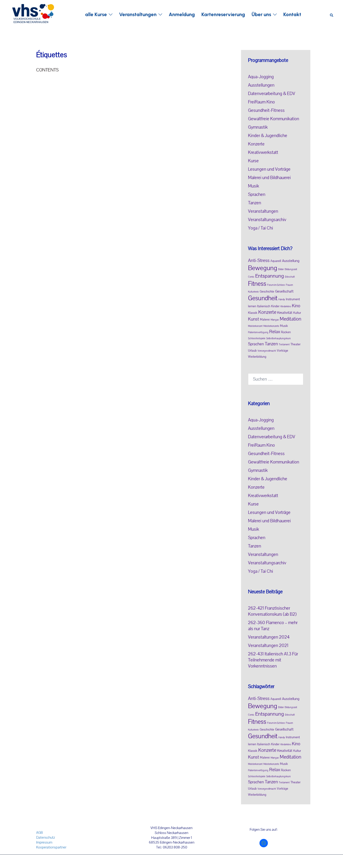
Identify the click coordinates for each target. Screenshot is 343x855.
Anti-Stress (259, 260)
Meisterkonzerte (271, 326)
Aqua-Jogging (261, 77)
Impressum (44, 842)
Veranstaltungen (138, 14)
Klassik (252, 313)
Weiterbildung (257, 357)
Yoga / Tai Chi (260, 228)
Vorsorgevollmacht (267, 351)
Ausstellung (290, 260)
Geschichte (267, 292)
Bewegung (262, 268)
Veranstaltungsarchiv (267, 220)
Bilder (281, 269)
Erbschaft (290, 277)
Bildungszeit (291, 269)
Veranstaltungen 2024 (269, 637)
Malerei (265, 320)
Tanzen (254, 203)
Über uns (261, 14)
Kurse (253, 161)
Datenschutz (45, 837)
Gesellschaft (284, 291)
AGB (39, 832)
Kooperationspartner (51, 847)
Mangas (275, 320)
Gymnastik (258, 127)
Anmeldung (182, 14)
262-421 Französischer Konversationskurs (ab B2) (272, 611)
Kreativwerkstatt (263, 152)
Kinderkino (285, 306)
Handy (281, 299)
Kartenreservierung (223, 14)
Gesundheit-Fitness (266, 110)
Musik (253, 186)
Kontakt (292, 14)
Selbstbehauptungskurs (278, 338)
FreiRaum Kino (261, 102)
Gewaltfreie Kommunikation (273, 119)
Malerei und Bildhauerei (269, 178)
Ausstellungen (261, 85)
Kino (296, 306)
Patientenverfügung (258, 332)
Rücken (286, 332)
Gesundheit (262, 298)
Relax (274, 332)
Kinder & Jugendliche (267, 136)
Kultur (297, 313)
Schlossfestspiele (256, 338)
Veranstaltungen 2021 (268, 646)
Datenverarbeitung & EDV (271, 94)
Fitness (257, 284)
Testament (284, 344)
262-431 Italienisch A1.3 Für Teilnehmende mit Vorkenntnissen (273, 660)
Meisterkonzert (255, 326)
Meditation (290, 319)
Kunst (253, 319)
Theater (295, 344)
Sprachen (256, 194)
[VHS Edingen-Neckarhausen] (33, 14)
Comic (251, 277)
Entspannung (269, 275)
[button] (332, 14)
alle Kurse (96, 14)
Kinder (275, 306)
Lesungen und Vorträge (269, 169)
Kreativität (284, 312)
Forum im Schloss (276, 285)
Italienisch (263, 306)
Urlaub (252, 351)
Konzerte (256, 144)
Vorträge (282, 351)
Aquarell (275, 261)
